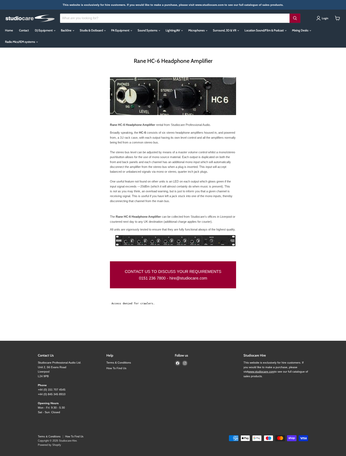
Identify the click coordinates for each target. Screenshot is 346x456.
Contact (24, 30)
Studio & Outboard (92, 30)
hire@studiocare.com (188, 278)
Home (9, 30)
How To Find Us (116, 368)
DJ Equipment (44, 30)
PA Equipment (120, 30)
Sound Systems (148, 30)
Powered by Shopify (49, 444)
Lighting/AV (173, 30)
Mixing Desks (300, 30)
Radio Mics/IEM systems (20, 42)
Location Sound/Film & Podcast (264, 30)
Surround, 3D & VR (225, 30)
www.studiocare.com (261, 371)
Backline (66, 30)
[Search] (295, 18)
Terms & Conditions (118, 362)
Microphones (196, 30)
